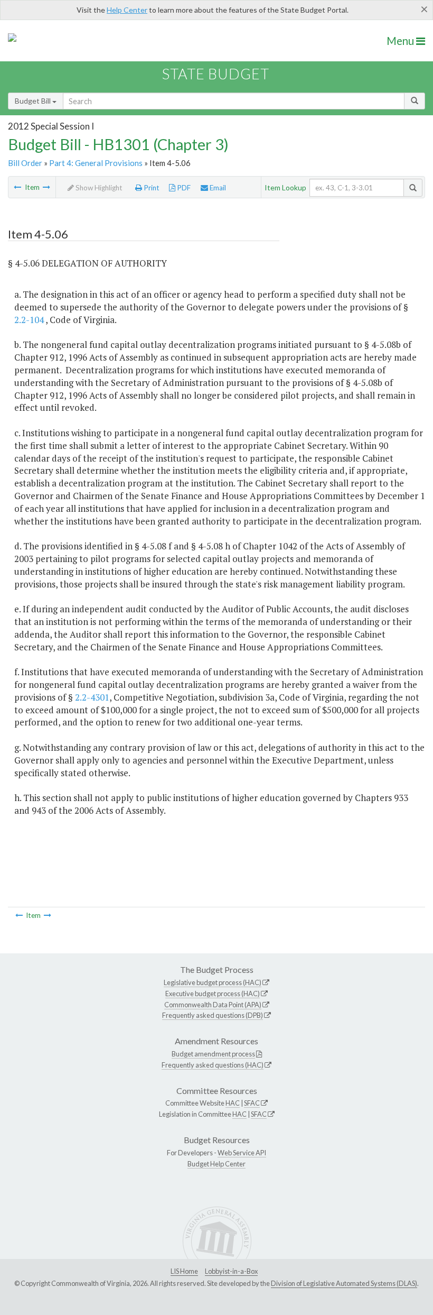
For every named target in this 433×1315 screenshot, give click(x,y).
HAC (232, 1103)
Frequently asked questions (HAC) (212, 1065)
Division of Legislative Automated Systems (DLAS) (344, 1283)
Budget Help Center (216, 1164)
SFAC (252, 1103)
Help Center (127, 9)
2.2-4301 (92, 697)
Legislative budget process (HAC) (212, 982)
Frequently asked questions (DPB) (212, 1015)
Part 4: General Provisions (96, 163)
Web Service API (242, 1152)
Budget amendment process (213, 1054)
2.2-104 (29, 320)
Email (217, 187)
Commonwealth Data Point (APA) (212, 1004)
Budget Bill (33, 100)
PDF (183, 187)
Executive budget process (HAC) (212, 993)
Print (150, 187)
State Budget (215, 73)
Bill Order (25, 163)
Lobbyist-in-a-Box (231, 1271)
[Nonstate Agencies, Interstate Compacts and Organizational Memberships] (17, 187)
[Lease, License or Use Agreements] (46, 187)
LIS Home (184, 1271)
